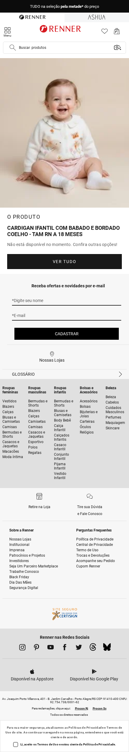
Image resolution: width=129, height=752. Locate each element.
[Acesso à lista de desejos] (104, 33)
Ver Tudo (64, 261)
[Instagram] (22, 648)
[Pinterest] (36, 648)
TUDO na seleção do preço (64, 6)
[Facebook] (64, 648)
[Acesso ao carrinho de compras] (117, 33)
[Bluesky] (107, 648)
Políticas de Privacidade (86, 727)
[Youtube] (50, 648)
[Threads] (93, 648)
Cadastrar (67, 333)
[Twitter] (78, 648)
